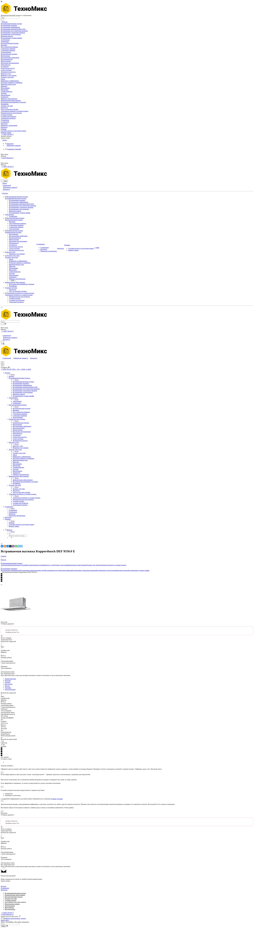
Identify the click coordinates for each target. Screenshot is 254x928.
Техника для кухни (19, 453)
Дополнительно (10, 689)
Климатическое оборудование (15, 895)
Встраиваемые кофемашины (10, 570)
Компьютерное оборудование (23, 480)
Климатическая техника (21, 423)
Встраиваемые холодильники (106, 570)
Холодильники (10, 906)
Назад (13, 374)
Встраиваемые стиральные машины (84, 570)
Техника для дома (19, 489)
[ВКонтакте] (2, 546)
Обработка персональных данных (14, 918)
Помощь (11, 523)
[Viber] (13, 546)
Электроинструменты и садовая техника (26, 498)
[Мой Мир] (7, 546)
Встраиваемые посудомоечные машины (58, 570)
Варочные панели (122, 570)
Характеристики (10, 679)
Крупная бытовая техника (21, 408)
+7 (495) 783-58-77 (7, 134)
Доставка (8, 688)
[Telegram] (21, 546)
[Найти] (2, 19)
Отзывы (7, 682)
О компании (13, 510)
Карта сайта (5, 920)
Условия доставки (57, 799)
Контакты (4, 890)
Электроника (17, 401)
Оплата (7, 686)
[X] (10, 546)
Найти (3, 926)
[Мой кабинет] (2, 333)
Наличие (8, 680)
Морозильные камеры (12, 904)
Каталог (11, 376)
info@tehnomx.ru (7, 158)
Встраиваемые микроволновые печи (32, 570)
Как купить (9, 684)
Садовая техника (10, 900)
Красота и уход (18, 446)
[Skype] (18, 546)
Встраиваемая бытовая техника (23, 382)
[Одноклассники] (5, 546)
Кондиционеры (10, 909)
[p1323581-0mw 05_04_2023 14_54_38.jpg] (16, 618)
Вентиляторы (9, 907)
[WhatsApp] (16, 546)
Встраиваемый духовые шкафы (138, 570)
